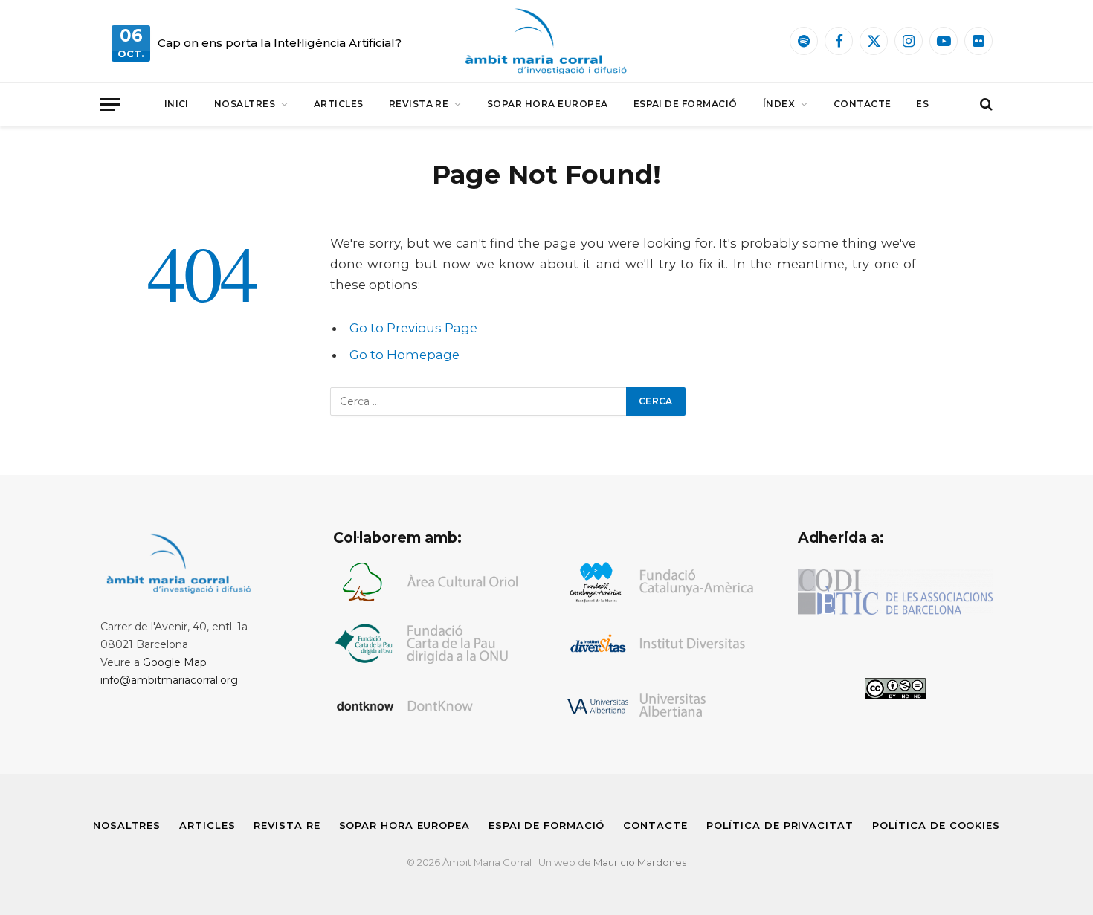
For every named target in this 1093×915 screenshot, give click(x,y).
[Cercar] (985, 104)
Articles (339, 103)
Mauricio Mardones (639, 862)
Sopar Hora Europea (547, 103)
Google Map (175, 662)
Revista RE (419, 103)
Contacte (863, 103)
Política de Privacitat (780, 825)
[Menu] (110, 104)
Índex (779, 103)
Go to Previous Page (413, 327)
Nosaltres (244, 103)
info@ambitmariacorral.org (169, 680)
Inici (176, 103)
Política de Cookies (936, 825)
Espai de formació (685, 103)
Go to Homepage (404, 354)
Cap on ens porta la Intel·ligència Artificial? (280, 43)
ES (922, 103)
